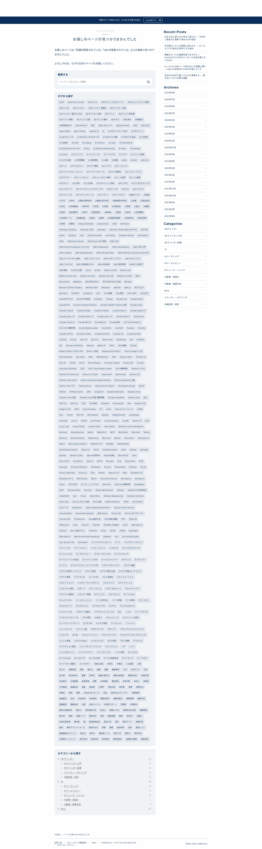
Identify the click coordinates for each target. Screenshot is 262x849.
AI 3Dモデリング (66, 137)
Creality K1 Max (84, 334)
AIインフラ (106, 166)
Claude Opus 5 (123, 317)
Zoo (116, 537)
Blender (128, 282)
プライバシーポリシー (66, 845)
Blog (106, 809)
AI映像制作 (73, 212)
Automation (143, 235)
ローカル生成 (94, 658)
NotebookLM (123, 444)
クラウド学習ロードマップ (70, 571)
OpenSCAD (123, 455)
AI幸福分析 (116, 206)
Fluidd (72, 363)
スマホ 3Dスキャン (113, 589)
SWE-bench (102, 513)
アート (117, 542)
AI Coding (86, 143)
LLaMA (125, 421)
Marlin (90, 432)
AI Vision (63, 154)
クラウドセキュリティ (111, 565)
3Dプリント (110, 114)
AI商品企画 (144, 201)
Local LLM (64, 427)
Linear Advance (111, 421)
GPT (146, 398)
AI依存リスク (134, 195)
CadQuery (87, 293)
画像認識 (143, 710)
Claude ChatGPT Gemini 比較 (113, 305)
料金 (105, 693)
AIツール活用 (120, 178)
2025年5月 (170, 168)
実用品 (146, 681)
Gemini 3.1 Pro (138, 369)
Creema (62, 340)
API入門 (144, 230)
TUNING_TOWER (111, 525)
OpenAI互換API (93, 455)
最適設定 (63, 699)
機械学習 (141, 699)
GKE (89, 392)
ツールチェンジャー (84, 600)
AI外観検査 (73, 206)
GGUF (141, 386)
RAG (125, 473)
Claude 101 (122, 299)
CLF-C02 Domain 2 (132, 322)
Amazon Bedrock (85, 224)
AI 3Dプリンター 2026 (117, 131)
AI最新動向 (95, 212)
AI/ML (124, 160)
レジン (132, 647)
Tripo (75, 525)
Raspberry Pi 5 (66, 479)
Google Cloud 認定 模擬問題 (92, 398)
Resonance (126, 479)
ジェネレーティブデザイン (88, 583)
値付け (90, 670)
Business (63, 293)
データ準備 (117, 600)
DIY (131, 340)
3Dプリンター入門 (107, 763)
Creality (141, 328)
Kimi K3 (80, 415)
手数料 (62, 693)
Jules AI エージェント (124, 409)
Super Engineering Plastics (98, 508)
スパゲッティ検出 (66, 589)
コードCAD (93, 577)
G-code (140, 363)
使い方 (62, 670)
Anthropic (125, 224)
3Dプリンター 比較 (118, 108)
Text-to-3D (116, 513)
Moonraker (129, 438)
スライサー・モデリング (107, 772)
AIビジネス (123, 183)
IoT (101, 409)
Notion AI (85, 450)
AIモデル (125, 189)
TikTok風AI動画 (110, 519)
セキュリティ (99, 594)
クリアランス (79, 577)
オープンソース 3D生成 (68, 560)
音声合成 (83, 739)
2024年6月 (170, 202)
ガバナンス (126, 560)
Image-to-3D (65, 409)
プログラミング (97, 629)
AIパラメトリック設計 (106, 183)
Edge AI (90, 346)
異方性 (62, 716)
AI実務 (105, 206)
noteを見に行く (151, 20)
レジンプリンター (104, 652)
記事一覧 (58, 843)
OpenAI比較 (109, 455)
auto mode (110, 235)
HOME (57, 835)
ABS (93, 125)
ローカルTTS (79, 658)
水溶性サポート (110, 704)
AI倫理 (146, 195)
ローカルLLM (64, 658)
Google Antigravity (115, 392)
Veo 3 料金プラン (77, 531)
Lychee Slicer (95, 427)
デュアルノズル (65, 612)
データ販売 (130, 600)
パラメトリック (112, 618)
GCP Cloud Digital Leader (100, 369)
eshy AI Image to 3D (133, 351)
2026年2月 (170, 134)
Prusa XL (83, 473)
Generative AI (85, 386)
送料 (130, 728)
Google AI (99, 392)
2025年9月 (170, 154)
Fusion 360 (128, 363)
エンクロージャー (83, 554)
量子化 (92, 733)
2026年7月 (170, 99)
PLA (119, 461)
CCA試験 (108, 293)
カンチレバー (140, 560)
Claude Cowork (66, 311)
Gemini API (107, 374)
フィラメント (116, 623)
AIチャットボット (81, 178)
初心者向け (73, 675)
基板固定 (115, 681)
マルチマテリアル (109, 635)
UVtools (62, 531)
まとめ (75, 635)
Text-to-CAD (64, 519)
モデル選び (112, 641)
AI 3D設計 (63, 143)
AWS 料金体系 (104, 264)
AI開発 (71, 224)
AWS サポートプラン (112, 259)
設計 (117, 722)
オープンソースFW (90, 560)
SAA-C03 (107, 484)
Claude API (64, 305)
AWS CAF (114, 241)
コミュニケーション (125, 577)
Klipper (105, 415)
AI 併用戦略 (79, 160)
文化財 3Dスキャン (92, 693)
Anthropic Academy (68, 230)
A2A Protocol (81, 125)
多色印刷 (126, 681)
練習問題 (111, 716)
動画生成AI (132, 675)
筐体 (102, 716)
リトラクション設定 (67, 647)
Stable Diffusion (112, 502)
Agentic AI (94, 131)
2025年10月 (170, 148)
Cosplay (130, 328)
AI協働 (133, 201)
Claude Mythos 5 (137, 311)
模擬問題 (130, 699)
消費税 (123, 704)
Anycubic (102, 230)
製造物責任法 (94, 722)
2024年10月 (170, 196)
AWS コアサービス (92, 259)
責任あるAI (93, 728)
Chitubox (98, 299)
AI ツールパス (109, 154)
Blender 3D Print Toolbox (70, 288)
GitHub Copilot (76, 392)
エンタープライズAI (102, 554)
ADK (135, 125)
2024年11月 (170, 189)
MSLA (62, 444)
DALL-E (83, 340)
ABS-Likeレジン (105, 125)
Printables (95, 467)
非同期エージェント (67, 739)
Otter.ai (90, 461)
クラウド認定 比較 (107, 571)
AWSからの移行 (136, 264)
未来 (72, 699)
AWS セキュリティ (133, 259)
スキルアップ (108, 583)
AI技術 (62, 212)
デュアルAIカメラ (127, 606)
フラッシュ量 (81, 629)
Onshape (144, 450)
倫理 (98, 670)
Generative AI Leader (104, 386)
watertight (133, 531)
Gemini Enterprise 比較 (125, 380)
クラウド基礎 (129, 565)
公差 (145, 670)
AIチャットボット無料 (102, 178)
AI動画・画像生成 (107, 804)
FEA (114, 357)
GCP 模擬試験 (122, 369)
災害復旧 (133, 704)
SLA (75, 496)
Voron (103, 531)
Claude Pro (139, 317)
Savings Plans (74, 490)
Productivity (120, 467)
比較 (83, 704)
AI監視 (92, 218)
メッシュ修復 (64, 641)
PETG (99, 461)
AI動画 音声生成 (102, 201)
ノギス (128, 612)
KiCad (70, 415)
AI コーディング (93, 154)
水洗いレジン (94, 704)
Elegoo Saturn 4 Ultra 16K (71, 351)
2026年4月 (170, 120)
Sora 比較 (97, 502)
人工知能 (129, 664)
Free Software (94, 363)
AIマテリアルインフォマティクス (89, 189)
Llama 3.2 (137, 421)
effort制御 (122, 346)
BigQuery (77, 282)
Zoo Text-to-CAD (66, 542)
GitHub (62, 392)
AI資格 (62, 224)
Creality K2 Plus (102, 334)
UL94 (125, 525)
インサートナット (98, 548)
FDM (91, 357)
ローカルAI (132, 652)
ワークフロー (142, 658)
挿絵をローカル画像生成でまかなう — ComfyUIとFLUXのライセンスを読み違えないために (185, 57)
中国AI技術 (98, 664)
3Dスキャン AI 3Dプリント (113, 102)
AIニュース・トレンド (107, 795)
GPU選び (93, 403)
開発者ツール (104, 733)
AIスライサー (64, 178)
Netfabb (109, 444)
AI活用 (127, 212)
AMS (115, 224)
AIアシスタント (77, 166)
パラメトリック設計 (131, 618)
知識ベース (80, 716)
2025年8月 (170, 161)
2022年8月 (170, 216)
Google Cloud (134, 392)
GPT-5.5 (63, 403)
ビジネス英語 (101, 623)
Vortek (113, 531)
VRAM (122, 531)
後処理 (92, 687)
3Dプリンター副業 (107, 768)
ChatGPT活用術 (83, 299)
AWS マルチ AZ (66, 264)
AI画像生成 (80, 218)
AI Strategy (135, 149)
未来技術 (81, 699)
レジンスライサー (86, 652)
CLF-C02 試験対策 (67, 328)
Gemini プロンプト (67, 386)
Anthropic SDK (87, 230)
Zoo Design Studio (130, 537)
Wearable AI (64, 537)
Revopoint (139, 479)
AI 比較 (105, 160)
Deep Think (107, 340)
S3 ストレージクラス (90, 484)
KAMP (140, 409)
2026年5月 (170, 113)
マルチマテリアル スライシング (133, 635)
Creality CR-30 (66, 334)
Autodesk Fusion (126, 235)
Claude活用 (115, 322)
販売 (61, 728)
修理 (82, 670)
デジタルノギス (99, 606)
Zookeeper (83, 542)
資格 (104, 728)
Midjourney (93, 438)
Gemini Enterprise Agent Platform (96, 380)
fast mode (80, 357)
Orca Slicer (64, 461)
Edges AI (102, 346)
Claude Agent (137, 299)
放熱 (70, 693)
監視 (70, 716)
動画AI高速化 (119, 675)
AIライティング (65, 195)
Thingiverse (79, 519)
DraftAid (140, 340)
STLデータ (63, 508)
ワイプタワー (85, 664)
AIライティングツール (85, 195)
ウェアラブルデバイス (131, 548)
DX (60, 346)
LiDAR (84, 421)
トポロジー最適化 (83, 612)
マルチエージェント (90, 635)
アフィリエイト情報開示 (77, 843)
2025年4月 (170, 175)
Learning (63, 421)
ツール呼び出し (102, 600)
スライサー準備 (84, 594)
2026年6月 (170, 106)
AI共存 (71, 201)
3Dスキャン (93, 102)
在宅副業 (104, 681)
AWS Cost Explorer (120, 247)
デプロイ (112, 606)
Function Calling (112, 363)
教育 (78, 693)
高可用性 (105, 739)
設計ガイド (127, 722)
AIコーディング (107, 786)
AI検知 (118, 212)
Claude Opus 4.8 (104, 317)
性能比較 (111, 687)
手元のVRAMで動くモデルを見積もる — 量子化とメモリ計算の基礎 (185, 76)
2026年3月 (170, 127)
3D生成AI (127, 120)
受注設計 (63, 681)
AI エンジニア (77, 154)
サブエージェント (66, 583)
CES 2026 (131, 293)
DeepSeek (121, 340)
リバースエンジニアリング (90, 647)
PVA (93, 473)
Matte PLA (101, 432)
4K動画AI (139, 120)
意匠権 (122, 687)
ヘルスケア (64, 635)
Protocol (133, 467)
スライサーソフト (132, 589)
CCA (98, 293)
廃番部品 (74, 687)
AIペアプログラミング (141, 183)
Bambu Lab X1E (106, 276)
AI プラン (123, 154)
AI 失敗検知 (93, 160)
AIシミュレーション (133, 172)
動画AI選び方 (104, 675)
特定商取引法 (90, 710)
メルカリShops (80, 641)
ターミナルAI (129, 594)
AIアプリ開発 (92, 166)
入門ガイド (135, 670)
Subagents (77, 508)
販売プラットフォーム (76, 728)
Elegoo (133, 346)
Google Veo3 (134, 398)
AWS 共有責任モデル (85, 264)
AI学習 (96, 206)
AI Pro (87, 149)
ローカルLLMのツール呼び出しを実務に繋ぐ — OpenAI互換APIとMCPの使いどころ (185, 67)
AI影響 (127, 206)
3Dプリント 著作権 (126, 114)
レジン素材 (119, 652)
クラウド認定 (90, 571)
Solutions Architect (135, 496)
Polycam (63, 467)
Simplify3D (64, 496)
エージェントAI (65, 554)
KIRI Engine (92, 415)
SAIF (61, 490)
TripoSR (96, 525)
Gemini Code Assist (68, 380)
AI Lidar (112, 143)
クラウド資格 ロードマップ (130, 571)
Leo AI (74, 421)
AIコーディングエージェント (71, 172)
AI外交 (62, 206)
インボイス (113, 548)
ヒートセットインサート (69, 623)
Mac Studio (110, 427)
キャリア (63, 565)
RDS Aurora (82, 479)
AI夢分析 (85, 206)
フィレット (130, 623)
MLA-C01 (106, 438)
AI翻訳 (101, 218)
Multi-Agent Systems (78, 444)
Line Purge (96, 421)
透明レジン (140, 728)
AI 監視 (115, 160)
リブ (123, 647)
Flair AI (62, 363)
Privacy (107, 467)
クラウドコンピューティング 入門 (84, 565)
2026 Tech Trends (76, 102)
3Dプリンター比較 (93, 114)
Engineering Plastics (111, 351)
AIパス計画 (88, 183)
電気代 (127, 733)
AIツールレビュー (107, 791)
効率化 (92, 675)
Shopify (120, 490)
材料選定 (93, 699)
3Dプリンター (79, 108)
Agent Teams (80, 131)
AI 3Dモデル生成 (128, 137)
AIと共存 (76, 183)
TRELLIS (133, 519)
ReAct (94, 479)
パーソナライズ (141, 612)
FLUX (81, 363)
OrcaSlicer (78, 461)
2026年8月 (170, 93)
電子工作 (117, 733)
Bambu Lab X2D (124, 276)
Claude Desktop (101, 311)
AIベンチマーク (65, 189)
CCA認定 (119, 293)
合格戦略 (74, 681)
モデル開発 (124, 641)
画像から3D (114, 710)
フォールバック (65, 629)
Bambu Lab (125, 270)
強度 (83, 687)
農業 (111, 728)
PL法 (141, 461)
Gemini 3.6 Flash (90, 374)
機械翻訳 (63, 704)
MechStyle (123, 432)
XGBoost (107, 537)
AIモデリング (112, 189)
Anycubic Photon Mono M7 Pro (123, 230)
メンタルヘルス (97, 641)
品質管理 (85, 681)
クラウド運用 (64, 577)
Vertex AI (93, 531)
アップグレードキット (133, 542)
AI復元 (137, 206)
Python (102, 473)
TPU (123, 519)
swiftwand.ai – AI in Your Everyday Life (118, 843)
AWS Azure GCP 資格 (97, 241)
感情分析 (139, 687)
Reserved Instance (109, 479)
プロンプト (111, 629)
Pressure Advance (79, 467)
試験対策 (139, 722)
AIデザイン (64, 183)
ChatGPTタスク (66, 299)
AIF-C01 (144, 160)
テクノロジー (144, 600)
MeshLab (136, 432)
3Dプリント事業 (66, 120)
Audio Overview (95, 235)
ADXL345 (145, 125)
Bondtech (106, 288)
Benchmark (64, 282)
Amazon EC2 (103, 224)
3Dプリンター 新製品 (97, 108)
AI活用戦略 (138, 212)
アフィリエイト (80, 548)
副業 (83, 675)
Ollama (133, 450)
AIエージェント (121, 166)
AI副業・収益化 (107, 800)
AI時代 (84, 212)
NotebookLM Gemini (68, 450)
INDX (77, 409)
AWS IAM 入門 (139, 247)
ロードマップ (127, 658)
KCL (61, 415)
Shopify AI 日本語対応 (137, 490)
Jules (108, 409)
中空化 (110, 664)
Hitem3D (105, 403)
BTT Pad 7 (139, 288)
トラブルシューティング (104, 612)
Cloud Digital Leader (88, 328)
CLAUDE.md (100, 322)
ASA (82, 235)
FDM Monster (102, 357)
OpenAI (62, 455)
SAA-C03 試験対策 (122, 484)
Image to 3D (140, 403)
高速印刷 (144, 739)
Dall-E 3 (95, 340)
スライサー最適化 (66, 594)
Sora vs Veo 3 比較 (81, 502)
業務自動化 (118, 699)
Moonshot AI (143, 438)
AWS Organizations (84, 253)
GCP (83, 369)
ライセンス (137, 641)
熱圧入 (79, 710)
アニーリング (64, 548)
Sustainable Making (84, 513)
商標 (94, 681)
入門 (125, 670)
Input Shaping (89, 409)
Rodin (62, 484)
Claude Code (136, 305)
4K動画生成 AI (65, 125)
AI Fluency (100, 143)
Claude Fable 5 (119, 311)
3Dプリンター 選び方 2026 (70, 114)
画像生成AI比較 (129, 710)
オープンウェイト (121, 554)
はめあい (98, 618)
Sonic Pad (64, 502)
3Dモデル (115, 120)
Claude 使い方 (84, 322)
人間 (139, 664)
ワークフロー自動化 (67, 664)
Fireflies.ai (141, 357)
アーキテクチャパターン (101, 542)
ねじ (120, 612)
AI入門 (62, 201)
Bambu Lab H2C (88, 276)
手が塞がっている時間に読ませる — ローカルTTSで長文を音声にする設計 (185, 47)
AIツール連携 (134, 178)
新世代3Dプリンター (119, 693)
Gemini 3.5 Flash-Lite (69, 374)
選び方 (83, 733)
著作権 (77, 722)
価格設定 (72, 670)
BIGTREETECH (92, 282)
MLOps (117, 438)
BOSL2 (128, 288)
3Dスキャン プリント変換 (138, 102)
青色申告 (138, 733)
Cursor (73, 340)
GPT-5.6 (74, 403)
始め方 (136, 681)
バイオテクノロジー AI (68, 618)
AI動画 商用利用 (85, 201)
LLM (147, 421)
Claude (109, 299)
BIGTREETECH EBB (112, 282)
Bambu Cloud (111, 270)
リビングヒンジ (111, 647)
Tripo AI (85, 525)
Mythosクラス (97, 444)
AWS (61, 241)
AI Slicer (122, 149)
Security (88, 490)
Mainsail (63, 432)
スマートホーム (95, 589)
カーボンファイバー (110, 560)
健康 (106, 670)
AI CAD (75, 143)
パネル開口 (86, 618)
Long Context (79, 427)
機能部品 (74, 704)
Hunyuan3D (118, 403)
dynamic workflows (74, 346)
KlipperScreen (119, 415)
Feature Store (126, 357)
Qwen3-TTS (114, 473)
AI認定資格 (141, 218)
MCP (112, 432)
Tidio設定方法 (94, 519)
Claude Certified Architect (84, 305)
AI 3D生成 (143, 137)
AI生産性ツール (65, 218)
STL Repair (138, 502)
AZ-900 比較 (76, 270)
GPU (84, 403)
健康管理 (115, 670)
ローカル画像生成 (111, 658)
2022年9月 (170, 209)
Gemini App (121, 374)
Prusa (143, 467)
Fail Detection (65, 357)
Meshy (147, 432)
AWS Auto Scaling (76, 241)
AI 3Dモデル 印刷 (110, 137)
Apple (62, 235)
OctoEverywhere (110, 450)
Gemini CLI (135, 374)
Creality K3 (118, 334)
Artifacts (72, 235)
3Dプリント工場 (83, 120)
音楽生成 (94, 739)
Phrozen (110, 461)
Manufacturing (77, 432)
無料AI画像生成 (65, 710)
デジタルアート (65, 606)
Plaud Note (130, 461)
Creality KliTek (133, 334)
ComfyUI (119, 328)
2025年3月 (170, 182)
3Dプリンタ (64, 108)
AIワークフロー (119, 195)
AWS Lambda (65, 253)
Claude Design (84, 311)
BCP (138, 276)
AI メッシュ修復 (137, 154)
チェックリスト (65, 600)
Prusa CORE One (67, 473)
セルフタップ (114, 594)
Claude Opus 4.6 (67, 317)
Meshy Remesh (77, 438)
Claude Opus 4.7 (85, 317)
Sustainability (65, 513)
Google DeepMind (116, 398)
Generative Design (126, 386)
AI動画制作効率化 (120, 201)
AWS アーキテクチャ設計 (69, 259)
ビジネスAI (87, 623)
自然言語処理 (64, 722)
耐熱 (121, 716)
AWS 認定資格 (120, 264)
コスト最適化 (107, 577)
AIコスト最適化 (115, 172)
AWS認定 (63, 270)
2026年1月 (170, 141)
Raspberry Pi (137, 473)
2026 (61, 102)
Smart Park (95, 496)
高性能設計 (117, 739)
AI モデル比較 (65, 160)
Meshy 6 (63, 438)
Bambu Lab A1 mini (68, 276)
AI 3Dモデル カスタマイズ (88, 137)
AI (103, 131)
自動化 (139, 716)
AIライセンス (138, 189)
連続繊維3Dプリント (67, 733)
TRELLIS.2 (64, 525)
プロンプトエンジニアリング (132, 629)
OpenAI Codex (76, 455)
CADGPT (75, 293)
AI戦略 (146, 206)
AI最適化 (107, 212)
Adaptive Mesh (122, 125)
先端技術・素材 (107, 777)
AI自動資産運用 (114, 218)
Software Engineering (113, 496)
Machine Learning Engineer (131, 427)
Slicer (83, 496)
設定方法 (107, 722)
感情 (130, 687)
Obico (96, 450)
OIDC (123, 450)
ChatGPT (144, 293)
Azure (88, 270)
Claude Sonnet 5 (67, 322)
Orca (134, 455)
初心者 (62, 675)
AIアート (63, 166)
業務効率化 (105, 699)
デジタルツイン (82, 606)
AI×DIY (134, 160)
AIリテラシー (103, 195)
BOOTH (117, 288)
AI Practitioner (126, 143)
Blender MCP (92, 288)
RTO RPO (73, 484)
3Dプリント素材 (100, 120)
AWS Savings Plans (105, 253)
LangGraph (134, 415)
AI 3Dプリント (137, 131)
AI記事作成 (128, 218)
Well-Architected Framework (86, 537)
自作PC (130, 716)
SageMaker (139, 484)
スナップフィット (125, 583)
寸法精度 (63, 687)
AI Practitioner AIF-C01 (69, 149)
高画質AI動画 (131, 739)
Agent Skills (64, 131)
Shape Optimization (104, 490)
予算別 (119, 664)
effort (112, 346)
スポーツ (81, 589)
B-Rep (98, 270)
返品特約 (120, 728)
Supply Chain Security (124, 508)
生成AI (103, 710)
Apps (94, 843)
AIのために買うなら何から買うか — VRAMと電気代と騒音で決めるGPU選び (185, 38)
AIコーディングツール (96, 172)
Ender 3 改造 (92, 351)
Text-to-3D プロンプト (134, 513)
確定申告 (92, 716)
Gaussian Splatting (68, 369)
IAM (129, 403)
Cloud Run (106, 328)
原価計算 (145, 675)
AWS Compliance (100, 247)
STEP (126, 502)
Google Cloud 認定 (67, 398)
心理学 (101, 687)
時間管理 (135, 693)
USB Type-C (137, 525)
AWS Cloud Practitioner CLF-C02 (74, 247)
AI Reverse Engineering (104, 149)
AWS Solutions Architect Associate (133, 253)
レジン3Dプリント (67, 652)
